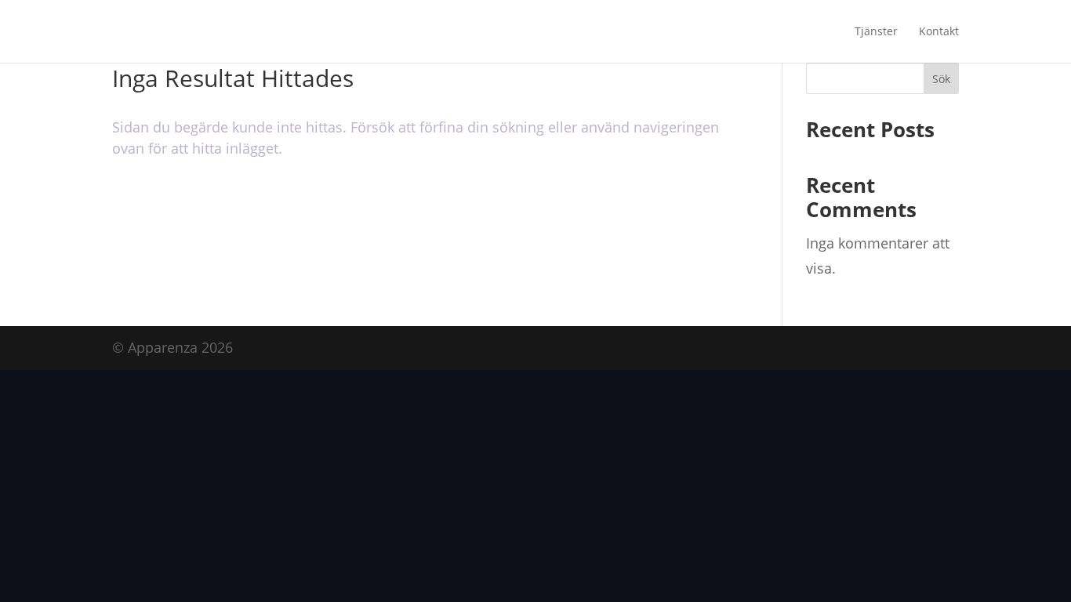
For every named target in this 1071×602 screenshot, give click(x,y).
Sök (941, 78)
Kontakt (939, 32)
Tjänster (876, 32)
